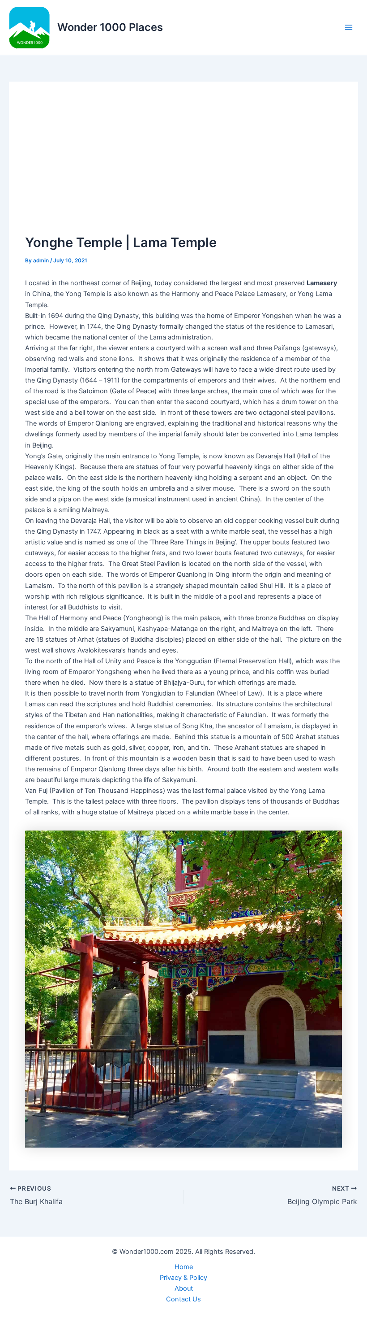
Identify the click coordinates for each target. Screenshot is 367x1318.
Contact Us (183, 1299)
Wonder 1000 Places (110, 27)
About (184, 1288)
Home (184, 1267)
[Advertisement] (184, 165)
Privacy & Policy (183, 1278)
